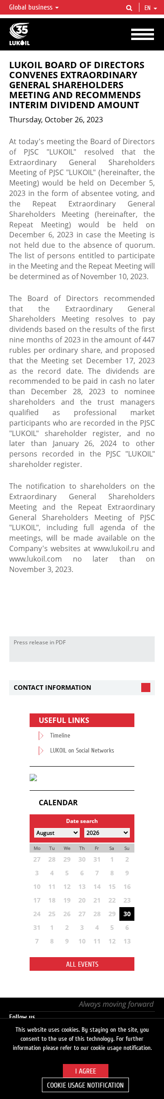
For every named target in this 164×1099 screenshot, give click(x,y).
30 (127, 913)
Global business (31, 7)
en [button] (148, 8)
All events (82, 964)
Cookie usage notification (85, 1085)
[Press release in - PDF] (145, 654)
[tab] (82, 688)
